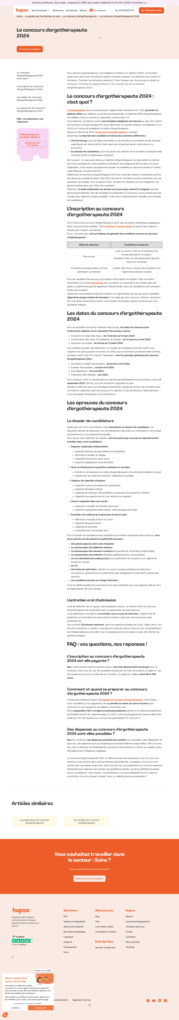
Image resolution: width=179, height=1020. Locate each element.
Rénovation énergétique (75, 931)
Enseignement (70, 947)
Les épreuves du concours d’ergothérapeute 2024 (31, 109)
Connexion (131, 937)
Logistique (68, 937)
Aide (97, 921)
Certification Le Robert (105, 931)
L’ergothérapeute (76, 110)
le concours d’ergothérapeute (111, 132)
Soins (19, 16)
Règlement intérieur (82, 1000)
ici (145, 2)
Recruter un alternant (105, 947)
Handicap (130, 947)
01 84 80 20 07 (126, 10)
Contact (129, 931)
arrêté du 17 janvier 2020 (118, 226)
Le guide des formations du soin (42, 16)
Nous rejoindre (133, 942)
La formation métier (104, 926)
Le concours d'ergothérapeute (80, 16)
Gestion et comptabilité (74, 921)
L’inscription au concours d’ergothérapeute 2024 (30, 88)
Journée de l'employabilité (138, 921)
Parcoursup (97, 283)
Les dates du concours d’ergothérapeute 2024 (30, 99)
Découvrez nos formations (32, 144)
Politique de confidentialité (55, 1000)
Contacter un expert (29, 49)
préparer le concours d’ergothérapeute (122, 699)
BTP (65, 916)
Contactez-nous (153, 10)
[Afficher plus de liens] (89, 1004)
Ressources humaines (74, 926)
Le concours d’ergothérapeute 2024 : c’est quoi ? (30, 75)
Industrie (68, 942)
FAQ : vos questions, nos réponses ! (30, 120)
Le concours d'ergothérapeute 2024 (119, 16)
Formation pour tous (135, 926)
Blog (97, 916)
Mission (129, 916)
